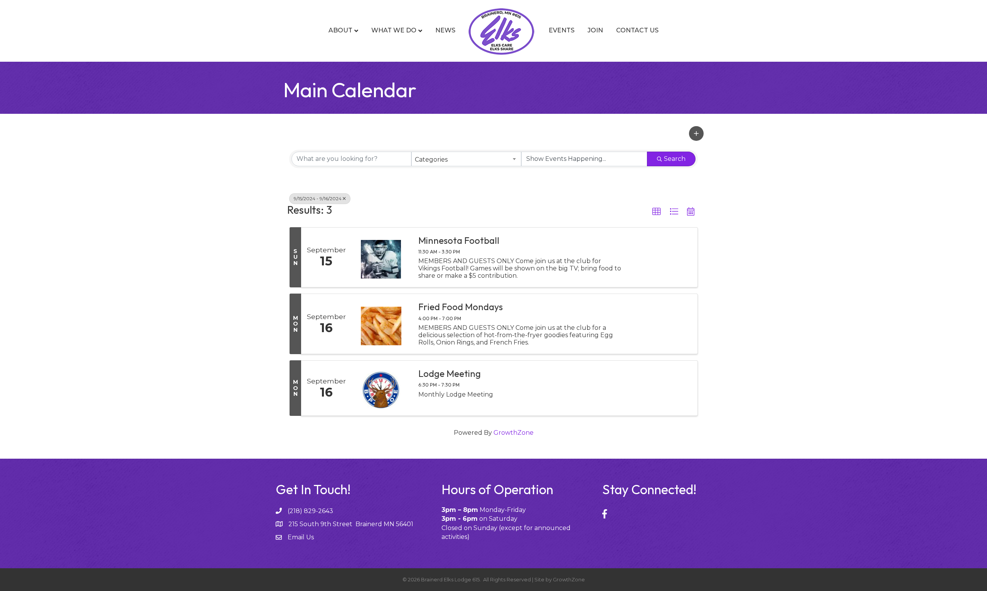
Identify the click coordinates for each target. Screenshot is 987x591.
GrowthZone (514, 432)
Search (675, 158)
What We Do (393, 30)
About (340, 30)
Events (561, 30)
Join (595, 30)
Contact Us (637, 30)
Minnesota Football (458, 240)
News (445, 30)
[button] (696, 133)
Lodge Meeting (449, 373)
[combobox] (466, 159)
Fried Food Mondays (460, 307)
